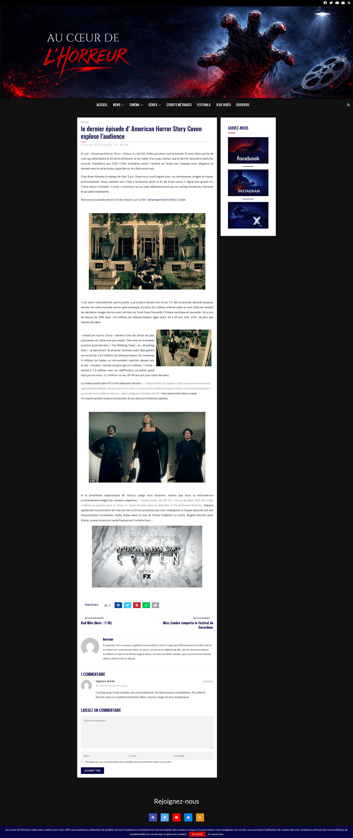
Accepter (197, 834)
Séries (152, 104)
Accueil (102, 104)
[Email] (188, 817)
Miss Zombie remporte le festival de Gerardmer (188, 625)
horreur (89, 144)
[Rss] (200, 817)
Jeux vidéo (223, 104)
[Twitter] (165, 817)
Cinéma (134, 104)
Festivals (204, 104)
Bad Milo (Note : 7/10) (96, 622)
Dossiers (242, 104)
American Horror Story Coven (167, 199)
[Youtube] (176, 817)
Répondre (208, 681)
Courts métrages (179, 104)
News (116, 104)
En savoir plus (216, 834)
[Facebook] (153, 817)
